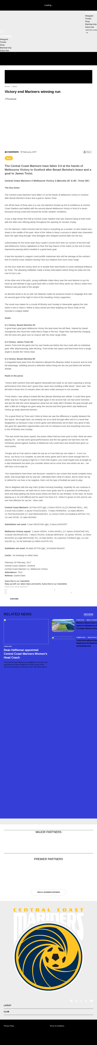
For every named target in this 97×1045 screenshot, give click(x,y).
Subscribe (14, 599)
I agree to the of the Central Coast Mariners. (31, 590)
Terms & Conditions (57, 1026)
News (15, 86)
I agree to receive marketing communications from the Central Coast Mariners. (40, 593)
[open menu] (2, 31)
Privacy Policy (24, 590)
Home (7, 86)
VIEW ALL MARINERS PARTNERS (48, 892)
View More (88, 614)
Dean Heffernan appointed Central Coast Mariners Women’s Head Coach (25, 653)
